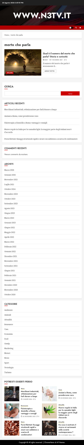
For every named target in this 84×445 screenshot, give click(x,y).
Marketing (8, 348)
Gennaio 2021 (10, 280)
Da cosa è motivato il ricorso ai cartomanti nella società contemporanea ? (67, 428)
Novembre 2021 (11, 261)
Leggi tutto (49, 71)
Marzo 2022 (9, 242)
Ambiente (8, 310)
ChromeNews (49, 442)
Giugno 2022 (9, 227)
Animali (7, 315)
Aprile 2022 (9, 237)
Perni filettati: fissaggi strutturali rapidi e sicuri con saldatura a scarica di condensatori (40, 139)
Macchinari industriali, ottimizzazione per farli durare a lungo (30, 109)
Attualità (10, 73)
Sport (6, 363)
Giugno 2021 (9, 270)
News (6, 358)
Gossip (7, 343)
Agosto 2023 (9, 208)
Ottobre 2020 (9, 294)
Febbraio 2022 (10, 246)
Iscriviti (80, 27)
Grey (46, 60)
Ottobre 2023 (9, 199)
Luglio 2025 (9, 184)
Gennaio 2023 (10, 222)
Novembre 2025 (11, 179)
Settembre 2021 (11, 266)
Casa (6, 329)
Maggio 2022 (9, 232)
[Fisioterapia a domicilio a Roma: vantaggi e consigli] (11, 410)
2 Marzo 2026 (27, 399)
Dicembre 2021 (10, 256)
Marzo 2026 (9, 170)
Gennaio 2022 (10, 251)
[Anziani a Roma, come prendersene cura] (49, 393)
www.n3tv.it (42, 15)
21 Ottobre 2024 (66, 435)
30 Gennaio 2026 (66, 398)
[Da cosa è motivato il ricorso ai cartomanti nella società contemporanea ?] (49, 428)
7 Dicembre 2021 (57, 60)
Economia (8, 334)
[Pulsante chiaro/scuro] (71, 28)
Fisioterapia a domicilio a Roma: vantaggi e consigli (25, 123)
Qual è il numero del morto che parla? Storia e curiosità (59, 55)
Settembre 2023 (11, 203)
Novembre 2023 (11, 194)
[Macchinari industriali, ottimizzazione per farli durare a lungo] (11, 393)
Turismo (7, 372)
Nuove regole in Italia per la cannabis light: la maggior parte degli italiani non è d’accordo (68, 412)
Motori (7, 353)
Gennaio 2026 (10, 175)
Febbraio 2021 (10, 275)
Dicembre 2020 (10, 285)
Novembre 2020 (11, 290)
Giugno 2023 (9, 213)
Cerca (8, 86)
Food (6, 339)
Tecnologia (8, 367)
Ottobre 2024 (9, 189)
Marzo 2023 (9, 218)
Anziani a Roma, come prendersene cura (21, 116)
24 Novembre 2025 (29, 416)
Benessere (8, 324)
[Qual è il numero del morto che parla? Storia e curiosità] (22, 62)
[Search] (76, 27)
